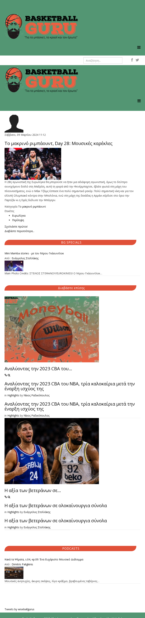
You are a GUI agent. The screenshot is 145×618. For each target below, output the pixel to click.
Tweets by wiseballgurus (19, 609)
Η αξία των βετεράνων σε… (33, 490)
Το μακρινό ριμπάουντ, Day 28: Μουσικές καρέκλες (59, 143)
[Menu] (138, 47)
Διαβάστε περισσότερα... (19, 231)
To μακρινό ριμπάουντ (32, 206)
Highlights (13, 395)
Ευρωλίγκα (18, 215)
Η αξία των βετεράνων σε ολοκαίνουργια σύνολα (56, 505)
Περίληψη (18, 220)
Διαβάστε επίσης (71, 288)
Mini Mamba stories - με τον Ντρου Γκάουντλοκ (34, 253)
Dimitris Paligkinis (22, 564)
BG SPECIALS (71, 242)
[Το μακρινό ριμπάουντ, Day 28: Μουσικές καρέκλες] (72, 164)
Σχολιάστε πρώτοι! (16, 226)
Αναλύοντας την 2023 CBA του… (38, 368)
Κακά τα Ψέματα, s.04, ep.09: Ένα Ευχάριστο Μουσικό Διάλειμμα (44, 559)
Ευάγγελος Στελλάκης (25, 258)
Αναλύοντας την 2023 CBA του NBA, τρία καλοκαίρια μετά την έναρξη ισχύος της (70, 386)
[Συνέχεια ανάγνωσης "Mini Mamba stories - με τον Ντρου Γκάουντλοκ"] (72, 266)
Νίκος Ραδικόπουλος (36, 395)
